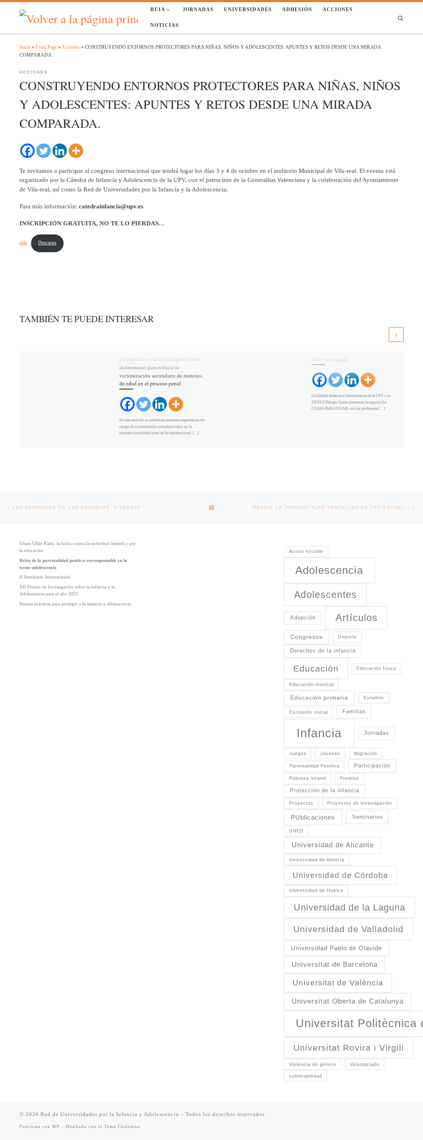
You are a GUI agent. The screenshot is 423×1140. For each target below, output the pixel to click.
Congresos (306, 636)
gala (23, 243)
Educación (316, 668)
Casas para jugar (329, 359)
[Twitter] (43, 150)
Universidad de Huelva (316, 890)
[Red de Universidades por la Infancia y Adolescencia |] (86, 17)
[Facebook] (27, 150)
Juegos (298, 753)
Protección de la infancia (324, 790)
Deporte (347, 636)
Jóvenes (330, 753)
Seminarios (367, 817)
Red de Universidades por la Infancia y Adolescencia (109, 1114)
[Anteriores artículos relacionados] (379, 334)
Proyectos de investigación (359, 803)
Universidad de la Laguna (349, 907)
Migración (365, 753)
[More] (76, 150)
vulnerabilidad (305, 1075)
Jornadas (376, 733)
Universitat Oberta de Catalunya (348, 1001)
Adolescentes (325, 594)
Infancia (319, 733)
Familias (354, 712)
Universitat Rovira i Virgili (348, 1048)
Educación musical (311, 684)
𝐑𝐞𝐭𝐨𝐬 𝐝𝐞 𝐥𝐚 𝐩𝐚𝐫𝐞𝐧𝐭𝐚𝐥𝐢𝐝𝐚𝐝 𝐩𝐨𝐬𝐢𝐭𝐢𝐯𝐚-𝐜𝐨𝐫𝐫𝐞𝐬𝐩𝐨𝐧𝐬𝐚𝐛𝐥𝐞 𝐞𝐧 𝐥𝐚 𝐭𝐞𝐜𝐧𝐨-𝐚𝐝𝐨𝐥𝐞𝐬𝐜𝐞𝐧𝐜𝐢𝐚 (73, 564)
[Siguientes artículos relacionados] (396, 334)
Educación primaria (319, 697)
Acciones (71, 47)
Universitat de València (337, 982)
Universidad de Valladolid (348, 929)
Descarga (47, 243)
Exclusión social (308, 712)
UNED (296, 830)
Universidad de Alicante (333, 845)
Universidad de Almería (317, 859)
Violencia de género (312, 1064)
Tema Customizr (122, 1126)
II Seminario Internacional (44, 576)
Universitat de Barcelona (335, 964)
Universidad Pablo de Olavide (336, 947)
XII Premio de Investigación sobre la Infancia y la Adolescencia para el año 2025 (67, 590)
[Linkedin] (59, 150)
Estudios (374, 697)
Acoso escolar (306, 551)
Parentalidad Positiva (314, 765)
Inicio (25, 47)
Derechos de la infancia (323, 651)
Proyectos (301, 803)
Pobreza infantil (307, 778)
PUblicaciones (313, 817)
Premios (349, 778)
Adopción (303, 618)
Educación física (376, 668)
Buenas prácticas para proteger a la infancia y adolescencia (75, 603)
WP (55, 1126)
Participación (372, 766)
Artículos (356, 617)
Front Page (46, 47)
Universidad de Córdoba (340, 875)
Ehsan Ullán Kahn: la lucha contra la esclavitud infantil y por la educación (77, 547)
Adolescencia (329, 570)
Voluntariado (364, 1064)
